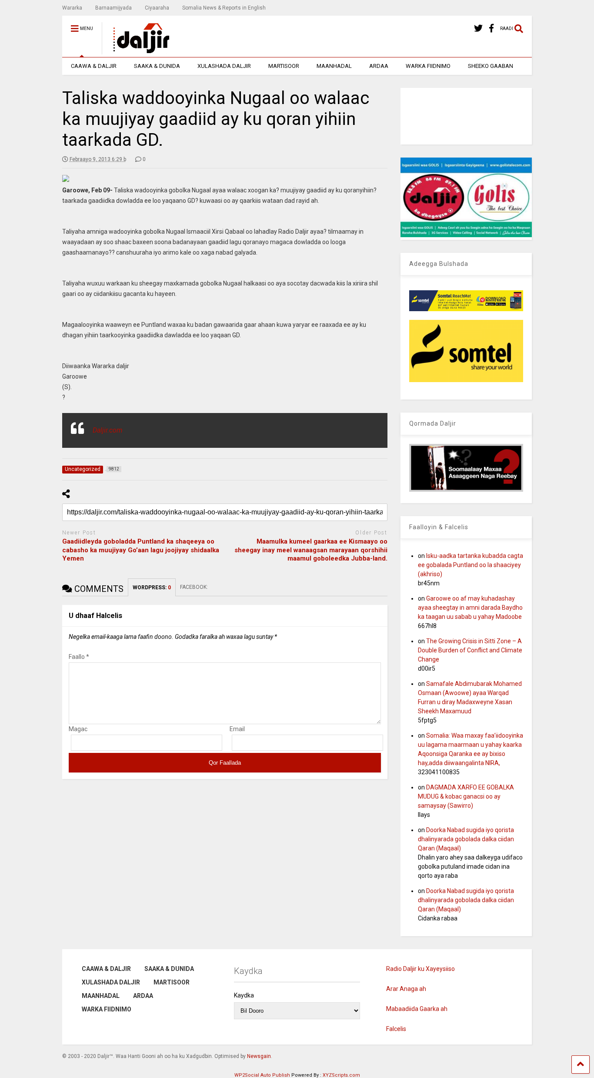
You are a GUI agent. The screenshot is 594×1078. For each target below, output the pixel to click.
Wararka (72, 8)
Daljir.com (108, 430)
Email (237, 728)
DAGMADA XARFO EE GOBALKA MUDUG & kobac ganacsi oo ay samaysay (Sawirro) (466, 796)
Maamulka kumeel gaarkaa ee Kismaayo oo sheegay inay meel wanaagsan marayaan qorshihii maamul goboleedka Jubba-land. (310, 549)
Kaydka (244, 995)
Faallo (79, 656)
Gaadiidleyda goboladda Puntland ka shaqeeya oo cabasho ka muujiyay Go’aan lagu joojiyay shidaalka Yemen (140, 549)
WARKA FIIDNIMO (428, 66)
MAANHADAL (334, 66)
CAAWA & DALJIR (94, 66)
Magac (78, 728)
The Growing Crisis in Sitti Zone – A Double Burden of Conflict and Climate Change (470, 650)
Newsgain (259, 1056)
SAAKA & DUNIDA (157, 66)
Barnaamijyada (113, 8)
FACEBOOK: (194, 587)
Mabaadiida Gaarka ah (416, 1008)
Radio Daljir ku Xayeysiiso (420, 968)
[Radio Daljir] (136, 50)
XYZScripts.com (341, 1075)
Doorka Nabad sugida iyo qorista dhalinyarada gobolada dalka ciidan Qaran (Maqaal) (466, 839)
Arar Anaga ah (406, 988)
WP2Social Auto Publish (262, 1075)
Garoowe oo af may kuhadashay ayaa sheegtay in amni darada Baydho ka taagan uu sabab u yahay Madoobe (470, 607)
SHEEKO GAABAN (490, 66)
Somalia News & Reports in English (224, 8)
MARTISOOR (283, 66)
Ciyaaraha (157, 8)
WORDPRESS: (152, 587)
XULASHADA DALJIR (224, 66)
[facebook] (491, 28)
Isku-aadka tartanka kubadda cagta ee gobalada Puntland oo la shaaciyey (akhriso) (470, 565)
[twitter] (478, 28)
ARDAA (378, 66)
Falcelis (396, 1028)
